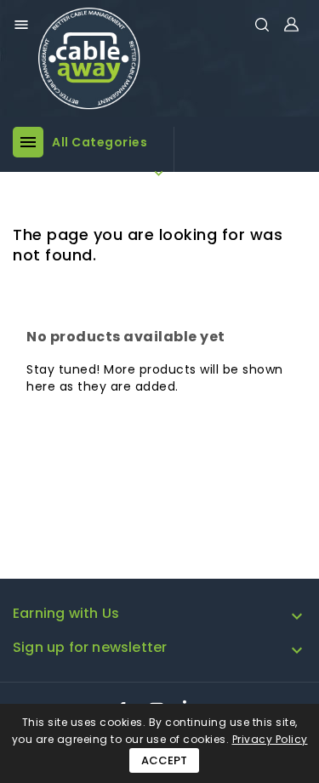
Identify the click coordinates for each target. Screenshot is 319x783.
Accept (164, 760)
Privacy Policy (270, 739)
